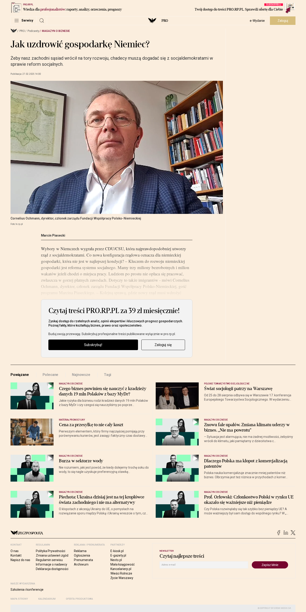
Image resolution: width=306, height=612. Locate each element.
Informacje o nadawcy (51, 564)
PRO (165, 20)
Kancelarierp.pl (120, 569)
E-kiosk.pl (117, 551)
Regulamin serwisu (49, 560)
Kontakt (16, 555)
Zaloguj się (163, 345)
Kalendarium (47, 598)
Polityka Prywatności (50, 551)
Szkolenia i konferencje (27, 589)
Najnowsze (81, 375)
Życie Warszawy (121, 578)
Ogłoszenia (82, 555)
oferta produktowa (79, 598)
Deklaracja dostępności (52, 569)
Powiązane (20, 375)
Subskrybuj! (93, 345)
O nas (15, 551)
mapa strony (19, 598)
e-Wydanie (257, 20)
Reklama (80, 551)
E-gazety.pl (118, 555)
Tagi (107, 375)
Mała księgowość (122, 564)
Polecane (50, 375)
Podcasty (33, 31)
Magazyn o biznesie (56, 31)
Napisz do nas (20, 560)
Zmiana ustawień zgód (52, 555)
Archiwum (81, 564)
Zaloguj (283, 20)
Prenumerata (83, 560)
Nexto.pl (116, 560)
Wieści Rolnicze (121, 573)
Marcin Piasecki (53, 235)
